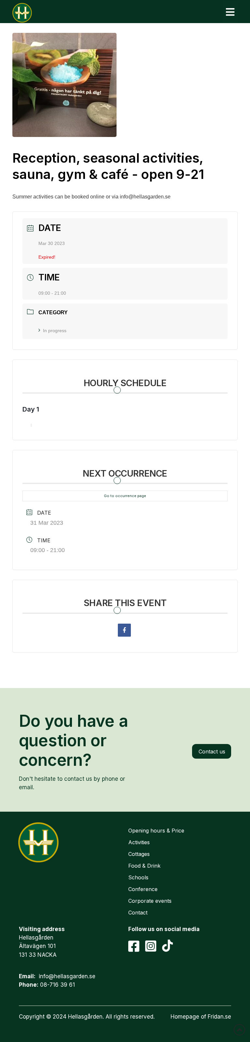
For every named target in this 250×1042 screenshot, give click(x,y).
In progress (54, 330)
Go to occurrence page (125, 496)
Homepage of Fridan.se (201, 1016)
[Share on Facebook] (124, 630)
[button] (230, 12)
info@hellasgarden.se (67, 976)
